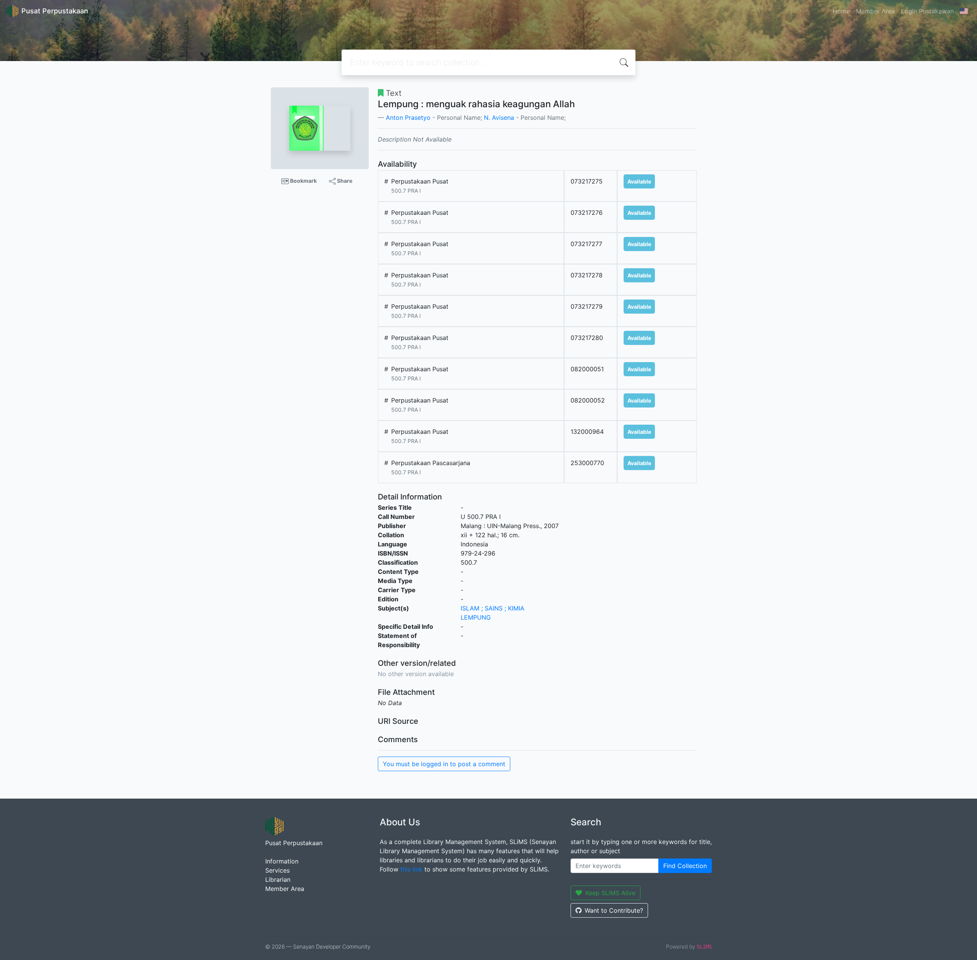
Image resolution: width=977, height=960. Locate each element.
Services (277, 870)
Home (841, 11)
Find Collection (685, 866)
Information (281, 861)
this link (411, 869)
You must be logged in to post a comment (444, 764)
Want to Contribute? (614, 910)
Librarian (277, 879)
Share (344, 180)
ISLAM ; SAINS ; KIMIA (492, 608)
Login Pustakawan (927, 11)
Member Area (875, 11)
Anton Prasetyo (408, 117)
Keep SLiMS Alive (610, 893)
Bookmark (303, 180)
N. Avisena (499, 117)
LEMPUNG (476, 617)
